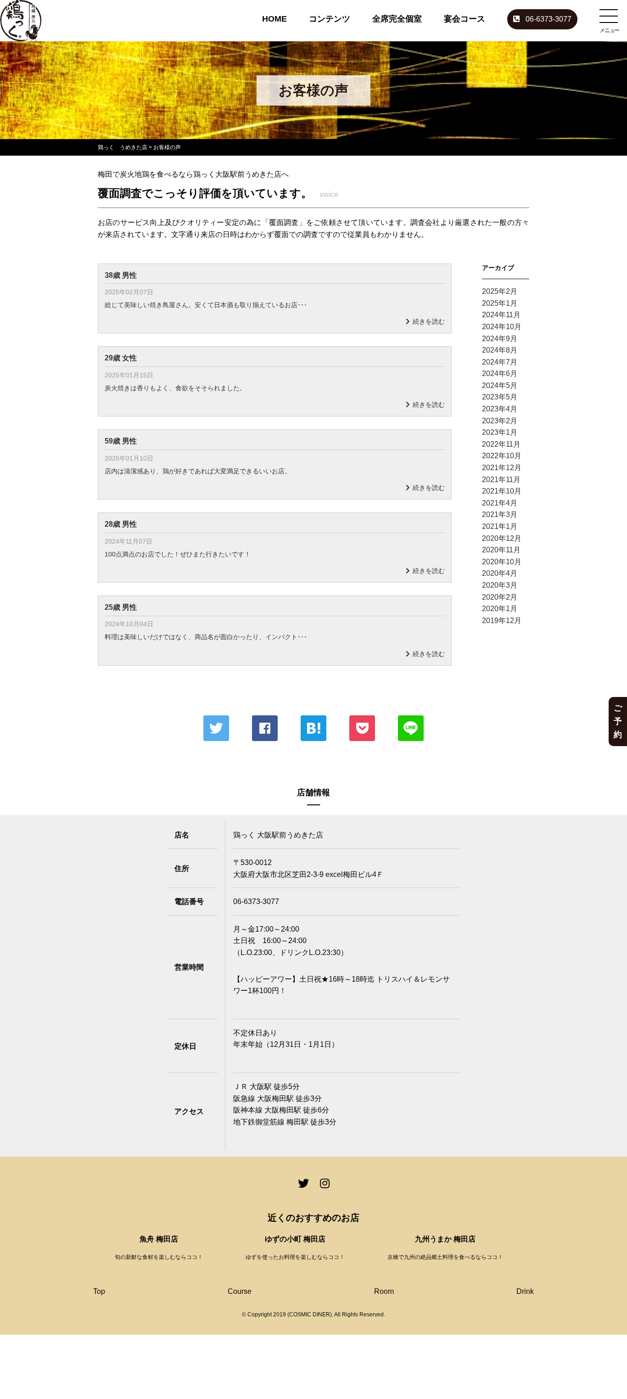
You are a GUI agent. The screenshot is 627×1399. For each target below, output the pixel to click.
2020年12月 (501, 538)
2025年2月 (499, 291)
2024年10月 (501, 327)
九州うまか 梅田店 (445, 1239)
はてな (313, 728)
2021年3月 (499, 514)
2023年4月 (499, 409)
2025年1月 (499, 303)
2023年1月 (499, 432)
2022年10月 (501, 456)
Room (384, 1291)
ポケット (362, 728)
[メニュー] (608, 16)
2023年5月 (499, 397)
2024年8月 (499, 350)
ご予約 (618, 721)
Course (240, 1291)
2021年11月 (501, 479)
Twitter (216, 728)
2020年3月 (499, 585)
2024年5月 (499, 385)
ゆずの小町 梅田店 (295, 1239)
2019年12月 (501, 620)
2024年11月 (501, 315)
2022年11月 (501, 444)
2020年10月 (501, 562)
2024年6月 (499, 373)
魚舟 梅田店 (159, 1239)
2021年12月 (501, 468)
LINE (411, 728)
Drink (525, 1291)
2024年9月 (499, 339)
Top (99, 1291)
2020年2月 (499, 597)
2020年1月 (499, 608)
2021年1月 (499, 526)
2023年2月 (499, 421)
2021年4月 (499, 503)
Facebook (265, 728)
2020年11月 (501, 550)
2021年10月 (501, 491)
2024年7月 (499, 362)
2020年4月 (499, 573)
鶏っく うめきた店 (122, 147)
